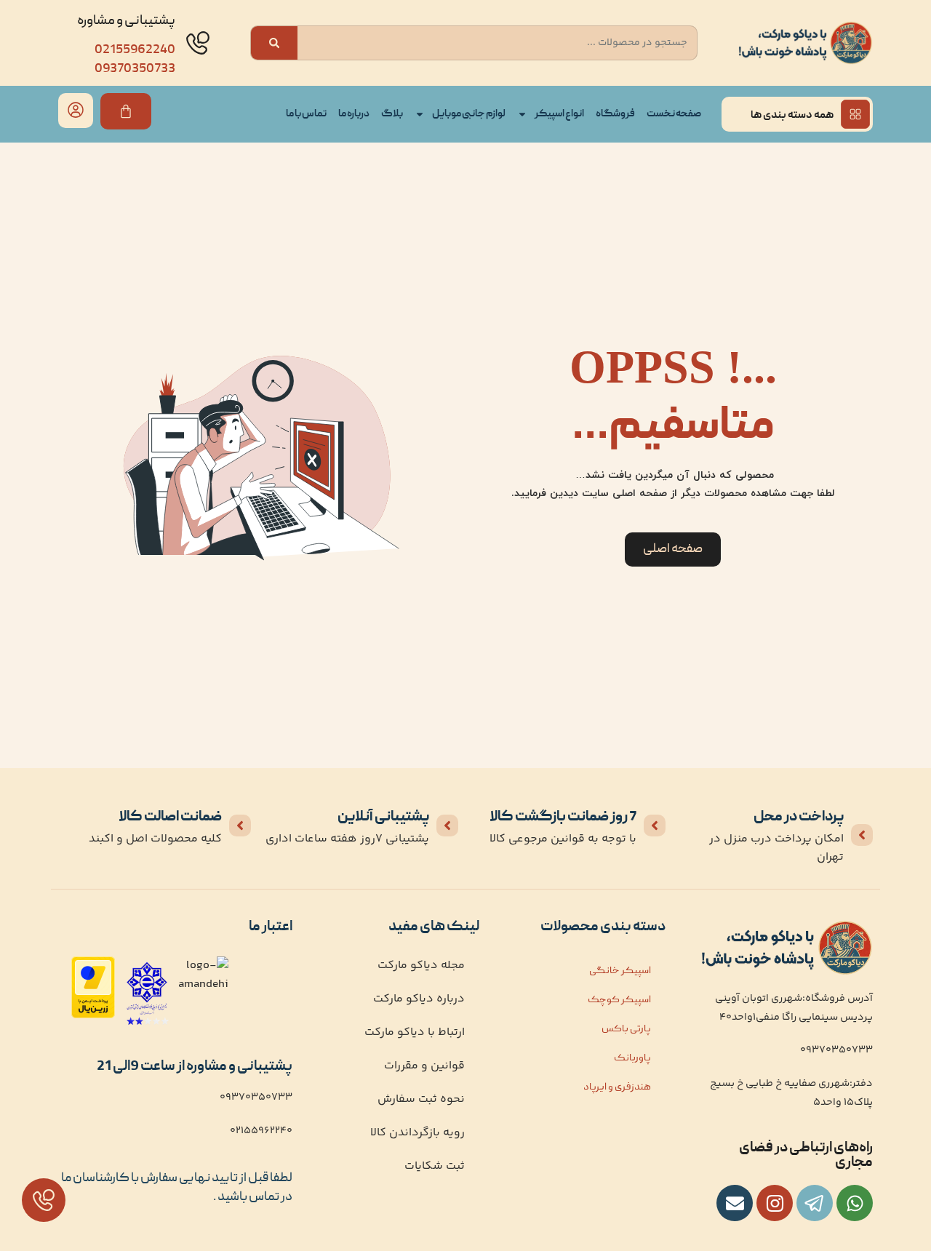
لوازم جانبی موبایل (469, 114)
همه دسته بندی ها (792, 116)
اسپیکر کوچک (619, 1000)
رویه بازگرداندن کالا (417, 1133)
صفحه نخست (674, 114)
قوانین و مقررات (424, 1066)
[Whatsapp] (854, 1203)
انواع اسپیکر (559, 114)
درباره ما (353, 114)
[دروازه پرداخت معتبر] (93, 1016)
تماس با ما (306, 114)
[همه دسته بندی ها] (855, 114)
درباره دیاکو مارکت (419, 999)
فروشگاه (615, 114)
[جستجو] (274, 43)
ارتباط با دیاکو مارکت (414, 1032)
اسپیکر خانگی (620, 971)
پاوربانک (632, 1058)
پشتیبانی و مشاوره (126, 21)
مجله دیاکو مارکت (421, 965)
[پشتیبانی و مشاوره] (197, 43)
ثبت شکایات (434, 1166)
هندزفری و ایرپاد (617, 1087)
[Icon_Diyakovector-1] (774, 1203)
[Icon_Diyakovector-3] (814, 1203)
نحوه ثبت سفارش (421, 1099)
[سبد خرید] (125, 111)
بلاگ (392, 114)
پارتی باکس (626, 1029)
